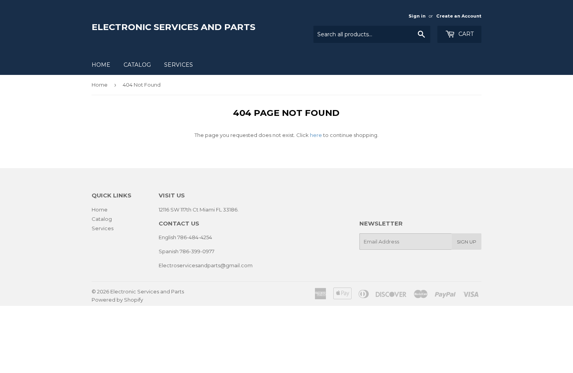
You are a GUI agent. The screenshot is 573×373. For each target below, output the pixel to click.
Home (101, 64)
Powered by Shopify (117, 300)
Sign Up (466, 242)
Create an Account (458, 16)
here (316, 135)
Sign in (417, 16)
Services (178, 64)
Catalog (137, 64)
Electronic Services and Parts (173, 26)
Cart (465, 33)
